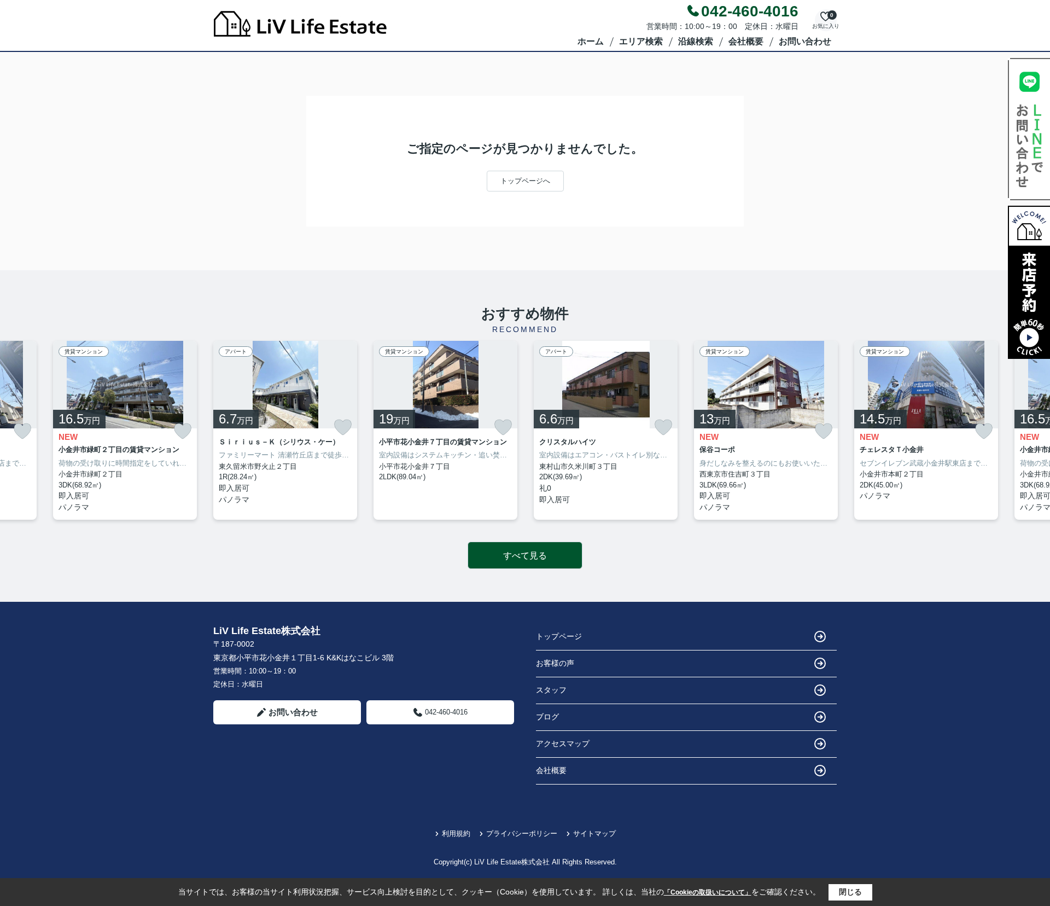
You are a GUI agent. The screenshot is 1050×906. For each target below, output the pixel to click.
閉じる (850, 891)
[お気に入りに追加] (22, 431)
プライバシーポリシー (521, 833)
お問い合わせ (805, 41)
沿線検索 (695, 41)
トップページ (559, 636)
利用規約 (456, 833)
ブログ (547, 716)
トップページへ (525, 181)
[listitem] (285, 430)
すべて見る (525, 555)
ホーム (591, 41)
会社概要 (745, 41)
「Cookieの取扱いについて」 (707, 892)
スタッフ (551, 690)
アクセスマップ (563, 743)
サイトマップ (594, 833)
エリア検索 (641, 41)
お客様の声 (555, 663)
